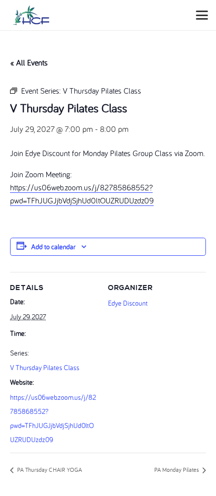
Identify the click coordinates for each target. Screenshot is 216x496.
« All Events (29, 62)
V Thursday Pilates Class (44, 367)
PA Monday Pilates (177, 469)
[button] (201, 15)
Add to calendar (53, 246)
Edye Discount (128, 303)
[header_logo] (31, 15)
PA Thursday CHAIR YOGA (49, 469)
